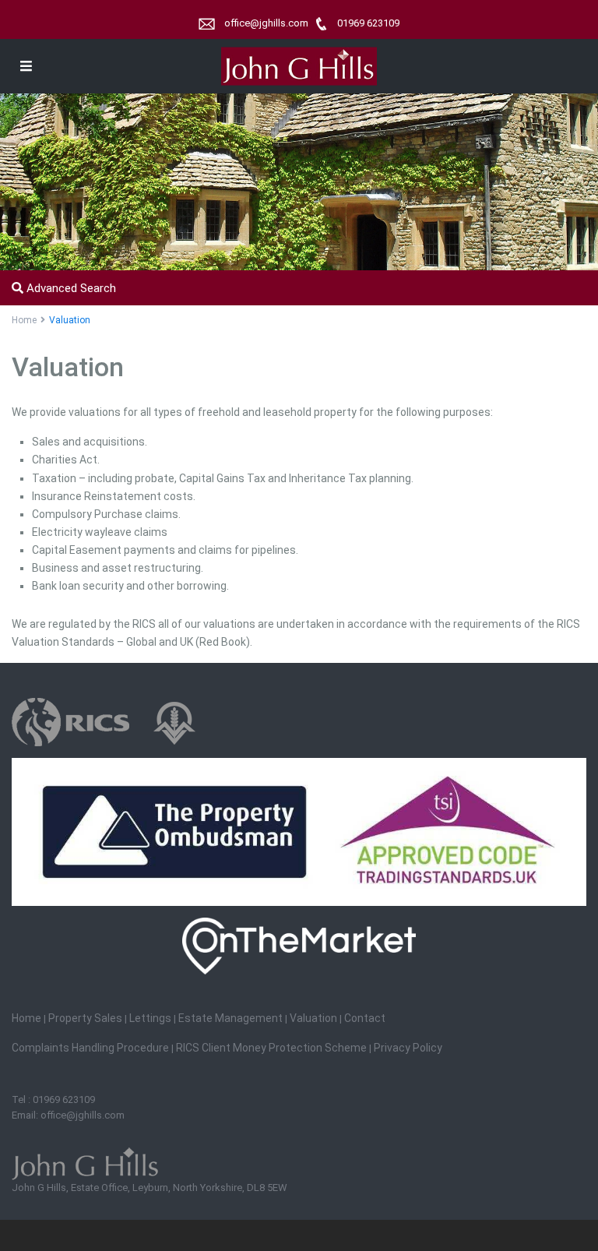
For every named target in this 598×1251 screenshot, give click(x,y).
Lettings (151, 1018)
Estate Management (230, 1018)
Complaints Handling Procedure (90, 1047)
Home (24, 320)
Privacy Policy (408, 1047)
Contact (364, 1018)
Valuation (313, 1018)
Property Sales (85, 1018)
